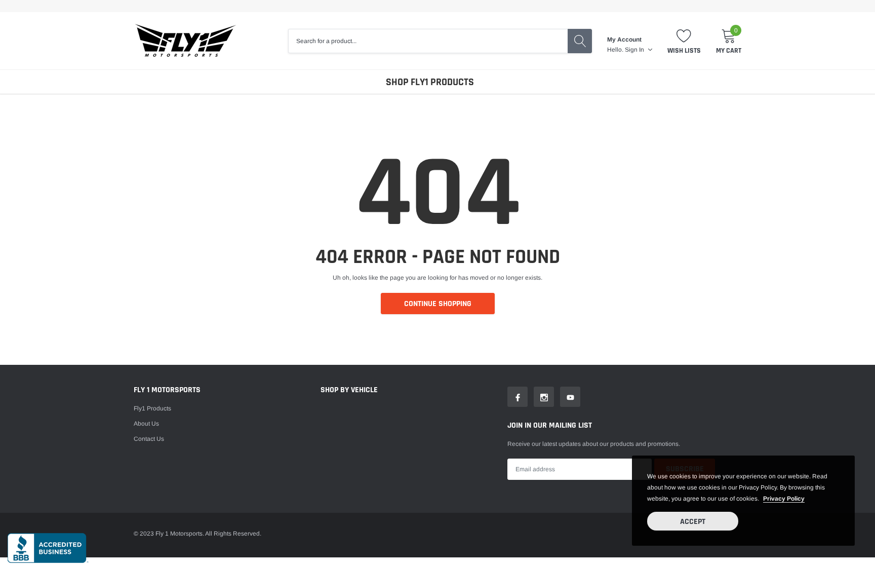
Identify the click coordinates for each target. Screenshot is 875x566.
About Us (146, 423)
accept (692, 521)
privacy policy (784, 498)
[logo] (185, 41)
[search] (580, 41)
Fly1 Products (152, 408)
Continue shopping (437, 303)
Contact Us (149, 438)
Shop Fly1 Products (430, 82)
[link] (517, 397)
